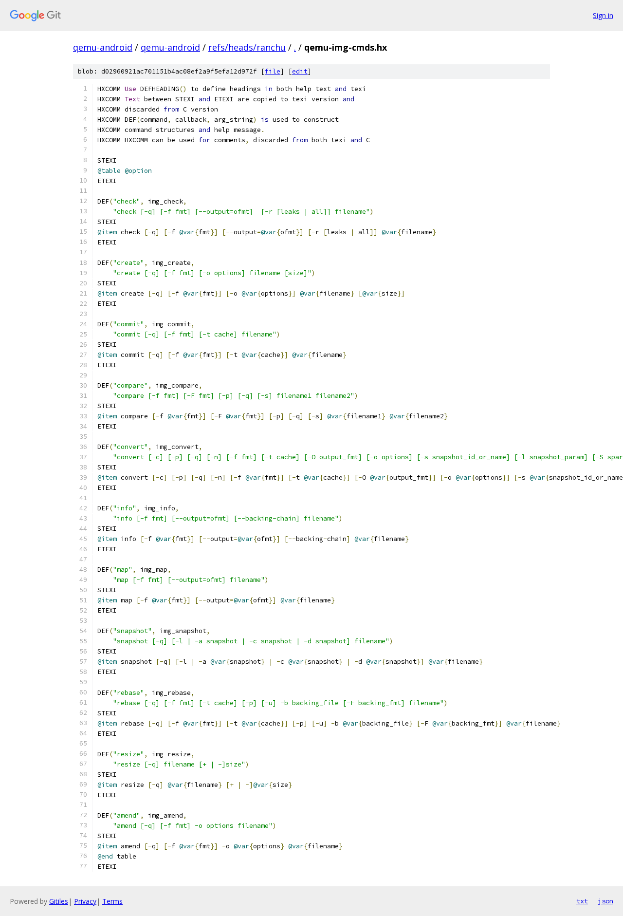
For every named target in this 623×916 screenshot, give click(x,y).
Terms (112, 901)
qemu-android (102, 47)
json (605, 901)
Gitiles (58, 901)
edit (300, 71)
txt (582, 901)
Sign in (603, 15)
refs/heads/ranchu (247, 47)
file (272, 71)
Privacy (85, 901)
